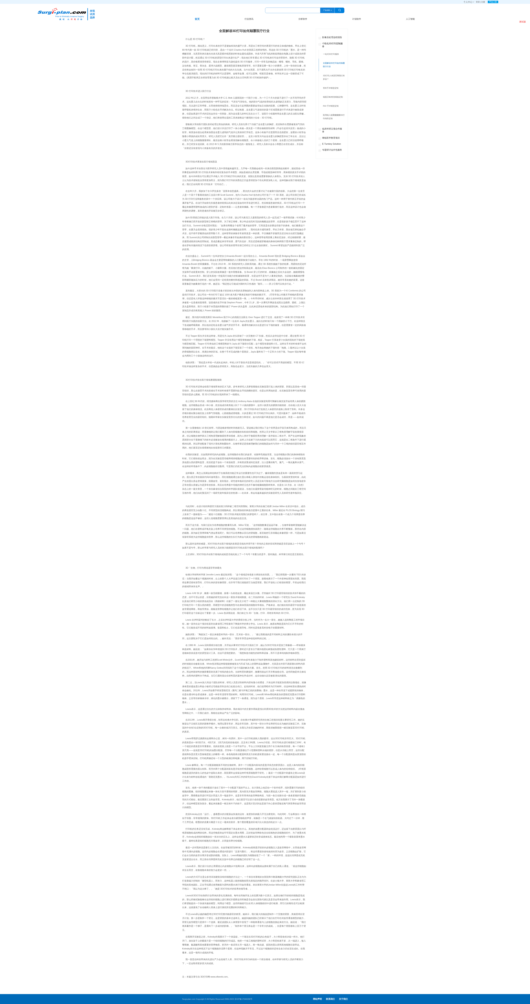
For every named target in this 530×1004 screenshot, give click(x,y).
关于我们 (343, 999)
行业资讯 (249, 19)
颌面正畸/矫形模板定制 (333, 97)
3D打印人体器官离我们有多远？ (334, 77)
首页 (197, 19)
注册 (483, 2)
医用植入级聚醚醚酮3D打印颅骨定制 (334, 117)
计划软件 (356, 19)
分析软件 (302, 19)
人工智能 (410, 19)
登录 (478, 2)
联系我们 (330, 999)
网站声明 (317, 999)
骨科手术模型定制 (330, 88)
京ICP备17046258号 (243, 999)
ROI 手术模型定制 (331, 106)
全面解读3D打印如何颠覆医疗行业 (334, 65)
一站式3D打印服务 (331, 54)
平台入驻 (493, 2)
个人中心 (469, 2)
